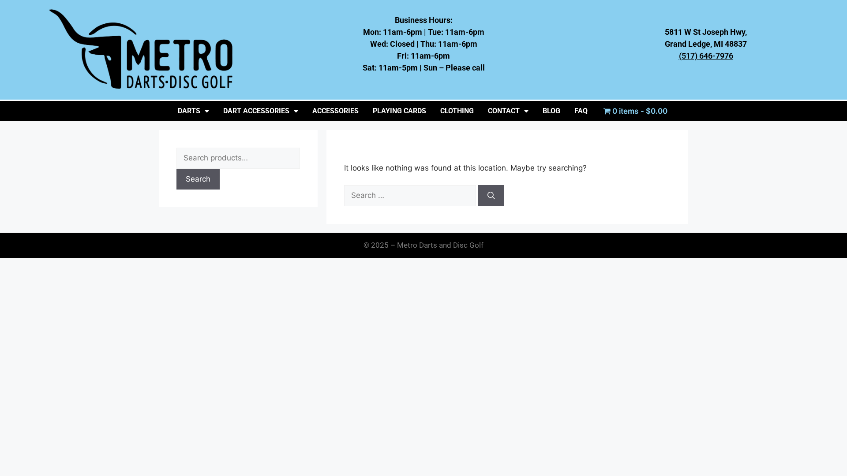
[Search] (491, 195)
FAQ (581, 111)
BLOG (551, 111)
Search (198, 179)
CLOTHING (457, 111)
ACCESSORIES (335, 111)
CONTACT (504, 111)
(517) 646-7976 (706, 55)
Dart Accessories (256, 111)
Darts (189, 111)
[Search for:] (411, 195)
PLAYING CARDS (399, 111)
